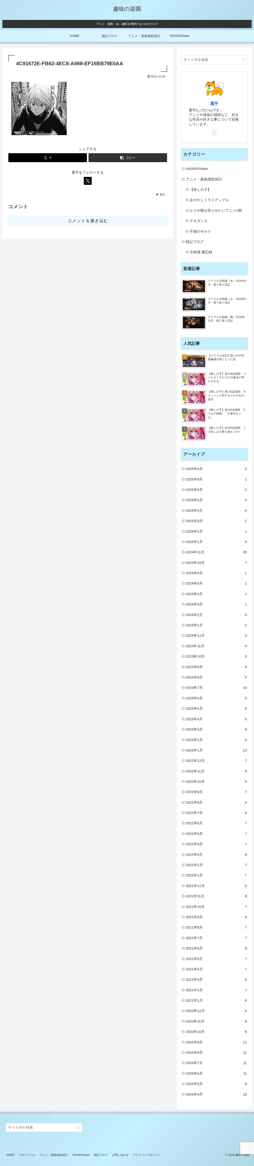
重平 (214, 103)
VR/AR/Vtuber (81, 1154)
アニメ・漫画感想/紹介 (53, 1154)
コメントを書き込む (87, 220)
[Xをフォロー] (88, 181)
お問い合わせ (120, 1154)
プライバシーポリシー (147, 1154)
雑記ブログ (101, 1154)
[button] (128, 157)
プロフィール (27, 1154)
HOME (10, 1154)
